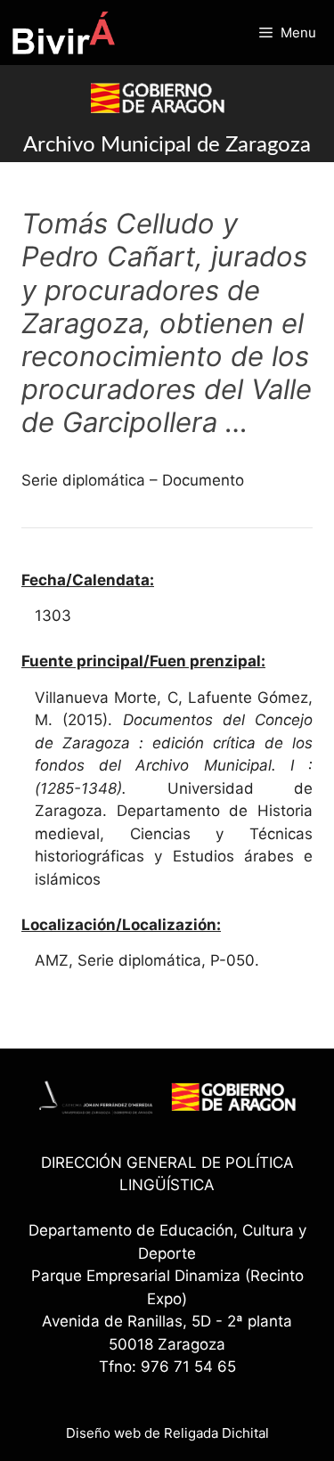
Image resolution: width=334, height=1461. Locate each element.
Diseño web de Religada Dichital (167, 1432)
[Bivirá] (63, 32)
